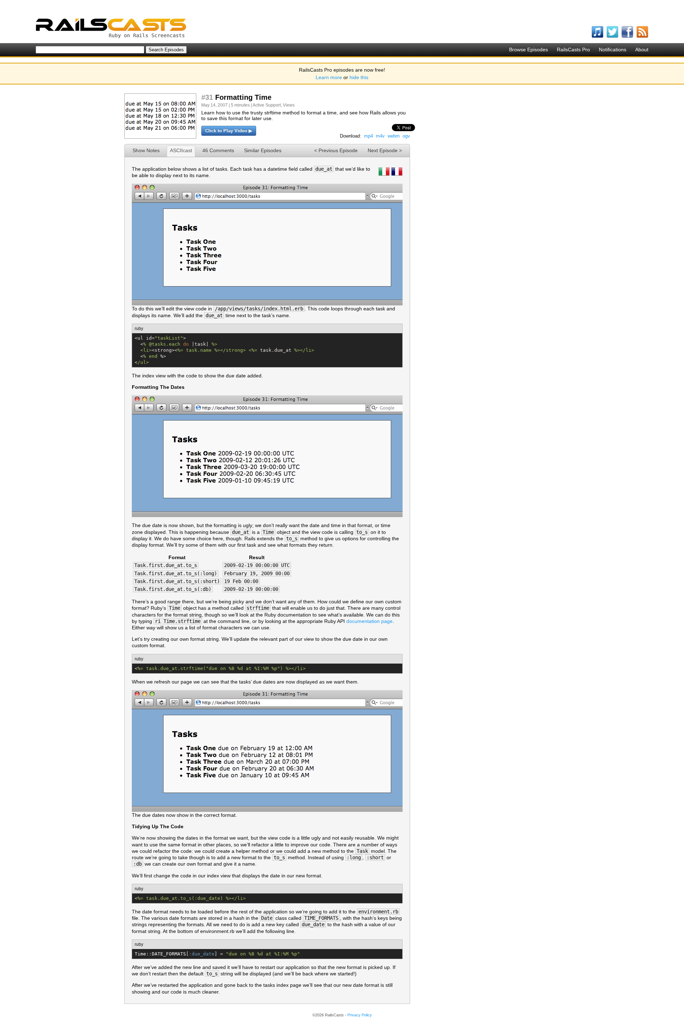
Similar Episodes (262, 150)
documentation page (369, 621)
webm (394, 136)
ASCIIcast (181, 150)
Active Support (267, 105)
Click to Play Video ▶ (228, 130)
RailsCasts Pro (573, 49)
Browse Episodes (528, 49)
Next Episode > (385, 150)
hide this (358, 77)
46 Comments (218, 150)
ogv (406, 136)
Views (289, 105)
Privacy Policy (359, 1015)
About (641, 49)
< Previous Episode (336, 150)
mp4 (368, 136)
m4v (380, 136)
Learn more (329, 77)
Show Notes (146, 150)
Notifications (612, 49)
